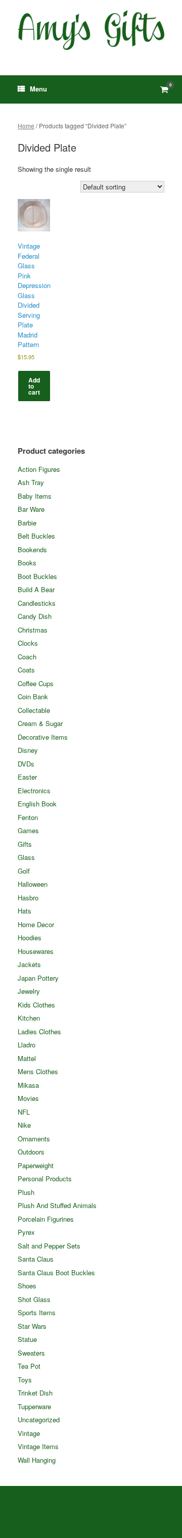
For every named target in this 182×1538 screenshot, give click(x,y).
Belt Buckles (36, 536)
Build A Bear (36, 589)
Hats (24, 911)
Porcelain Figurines (46, 1219)
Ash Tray (31, 482)
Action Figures (39, 469)
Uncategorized (39, 1419)
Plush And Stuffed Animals (57, 1205)
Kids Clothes (36, 1005)
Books (27, 562)
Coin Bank (33, 696)
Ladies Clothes (39, 1031)
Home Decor (36, 924)
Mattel (27, 1058)
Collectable (34, 710)
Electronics (34, 790)
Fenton (28, 817)
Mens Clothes (38, 1071)
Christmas (33, 630)
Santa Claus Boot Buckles (56, 1272)
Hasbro (28, 897)
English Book (37, 803)
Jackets (29, 964)
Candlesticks (37, 603)
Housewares (36, 951)
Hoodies (29, 937)
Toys (25, 1379)
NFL (24, 1112)
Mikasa (28, 1085)
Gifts (25, 844)
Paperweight (36, 1165)
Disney (28, 750)
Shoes (27, 1285)
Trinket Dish (35, 1393)
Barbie (27, 522)
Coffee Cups (36, 683)
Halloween (33, 884)
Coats (26, 670)
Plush (26, 1192)
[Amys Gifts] (91, 30)
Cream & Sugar (40, 723)
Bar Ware (31, 509)
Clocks (28, 643)
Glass (26, 857)
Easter (27, 777)
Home (26, 125)
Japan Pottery (38, 978)
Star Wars (32, 1326)
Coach (27, 656)
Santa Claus (36, 1259)
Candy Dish (35, 616)
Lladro (26, 1044)
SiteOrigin (104, 1518)
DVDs (26, 763)
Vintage (29, 1433)
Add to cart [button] (34, 386)
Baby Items (35, 496)
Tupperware (34, 1406)
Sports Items (37, 1312)
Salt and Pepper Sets (49, 1246)
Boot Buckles (37, 576)
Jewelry (29, 991)
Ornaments (34, 1138)
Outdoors (31, 1152)
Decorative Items (43, 737)
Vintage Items (38, 1446)
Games (28, 830)
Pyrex (26, 1232)
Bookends (32, 549)
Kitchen (29, 1018)
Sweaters (31, 1353)
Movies (28, 1098)
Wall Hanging (37, 1460)
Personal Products (45, 1178)
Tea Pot (29, 1366)
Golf (24, 871)
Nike (24, 1125)
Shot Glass (34, 1299)
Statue (27, 1339)
